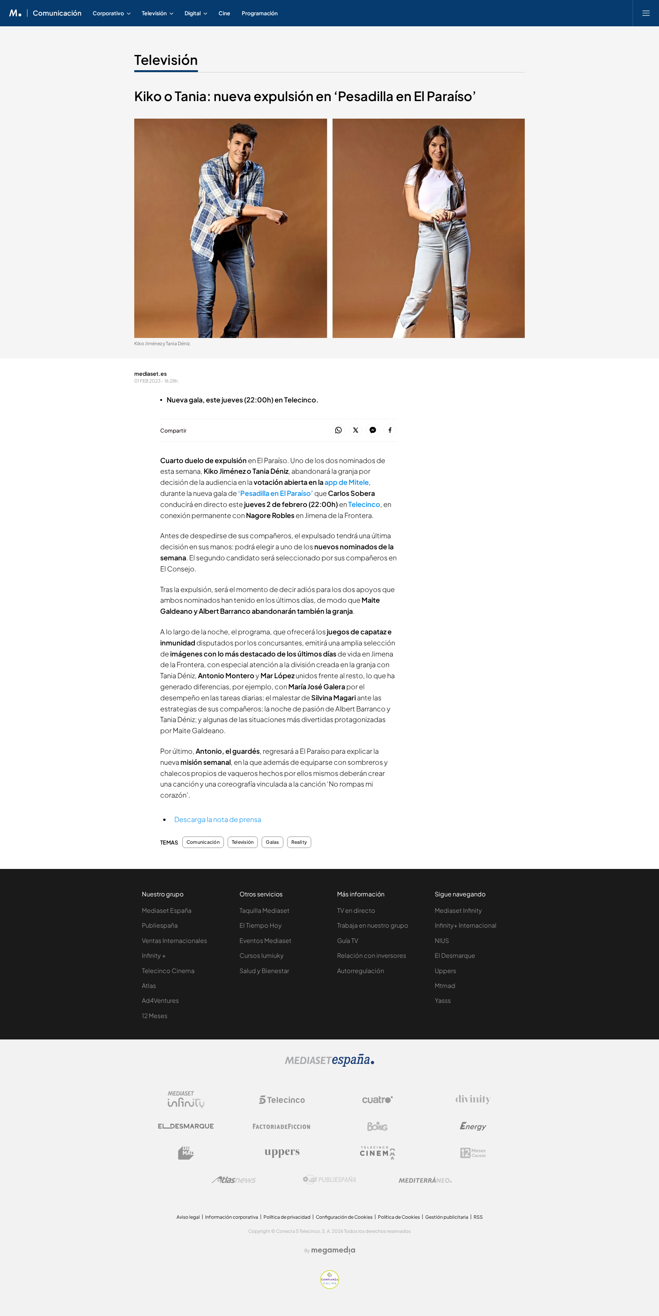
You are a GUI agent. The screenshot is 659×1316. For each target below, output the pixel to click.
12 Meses (154, 1016)
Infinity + (154, 955)
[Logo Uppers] (281, 1153)
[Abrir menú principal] (646, 13)
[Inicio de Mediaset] (15, 13)
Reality (299, 842)
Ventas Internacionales (174, 940)
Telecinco (364, 504)
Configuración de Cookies (344, 1217)
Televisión (166, 59)
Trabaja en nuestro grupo (372, 925)
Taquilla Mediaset (264, 910)
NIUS (442, 940)
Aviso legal (188, 1217)
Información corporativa (231, 1217)
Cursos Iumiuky (261, 955)
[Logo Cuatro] (377, 1099)
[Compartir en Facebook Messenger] (372, 430)
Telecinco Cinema (168, 971)
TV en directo (356, 910)
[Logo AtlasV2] (234, 1179)
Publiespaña (160, 925)
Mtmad (445, 985)
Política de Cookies (399, 1217)
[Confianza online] (329, 1286)
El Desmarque (455, 955)
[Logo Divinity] (473, 1099)
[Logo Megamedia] (333, 1250)
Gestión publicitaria (446, 1217)
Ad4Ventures (160, 1000)
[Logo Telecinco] (282, 1099)
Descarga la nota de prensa (217, 819)
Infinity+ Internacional (466, 925)
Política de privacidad (287, 1217)
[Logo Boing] (377, 1126)
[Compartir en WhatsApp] (338, 430)
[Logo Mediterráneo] (425, 1180)
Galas (272, 842)
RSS (478, 1217)
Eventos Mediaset (265, 940)
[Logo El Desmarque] (186, 1126)
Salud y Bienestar (264, 971)
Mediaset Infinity (458, 910)
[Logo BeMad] (186, 1153)
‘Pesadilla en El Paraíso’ (275, 493)
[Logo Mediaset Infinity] (186, 1099)
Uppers (445, 971)
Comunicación (57, 13)
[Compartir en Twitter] (355, 430)
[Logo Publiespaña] (329, 1179)
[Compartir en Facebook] (390, 430)
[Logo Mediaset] (329, 1064)
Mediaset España (166, 910)
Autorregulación (360, 971)
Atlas (149, 985)
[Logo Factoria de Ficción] (282, 1126)
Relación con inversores (371, 955)
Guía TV (347, 940)
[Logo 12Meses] (473, 1153)
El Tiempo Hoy (260, 925)
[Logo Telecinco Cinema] (377, 1153)
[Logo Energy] (473, 1126)
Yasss (443, 1000)
